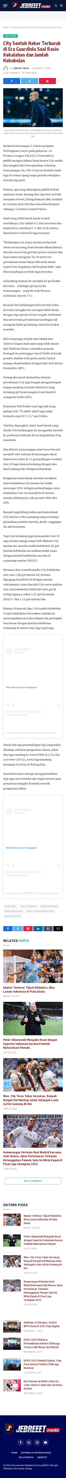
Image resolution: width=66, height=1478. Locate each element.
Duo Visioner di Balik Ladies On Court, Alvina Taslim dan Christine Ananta (43, 1385)
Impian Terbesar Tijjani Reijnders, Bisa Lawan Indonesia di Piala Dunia (29, 989)
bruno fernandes (28, 906)
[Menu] (5, 5)
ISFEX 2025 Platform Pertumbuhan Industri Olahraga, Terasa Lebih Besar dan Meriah (42, 1343)
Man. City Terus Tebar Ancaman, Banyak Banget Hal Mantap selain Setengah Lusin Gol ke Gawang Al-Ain (30, 1100)
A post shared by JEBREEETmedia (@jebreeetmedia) (33, 893)
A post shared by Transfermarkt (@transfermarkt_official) (35, 733)
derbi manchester (49, 906)
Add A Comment (33, 1181)
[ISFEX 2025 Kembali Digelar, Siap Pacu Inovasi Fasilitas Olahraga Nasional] (12, 1364)
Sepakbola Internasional (36, 1453)
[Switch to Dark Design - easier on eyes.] (56, 5)
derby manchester (13, 911)
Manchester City (13, 916)
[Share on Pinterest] (47, 81)
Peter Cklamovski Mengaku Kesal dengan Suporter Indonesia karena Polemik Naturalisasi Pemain (30, 1043)
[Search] (61, 5)
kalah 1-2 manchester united (40, 911)
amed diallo (10, 906)
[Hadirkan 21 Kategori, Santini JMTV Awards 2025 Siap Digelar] (12, 1326)
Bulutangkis (26, 1457)
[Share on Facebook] (11, 81)
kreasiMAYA (43, 1465)
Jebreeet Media (21, 68)
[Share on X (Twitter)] (29, 81)
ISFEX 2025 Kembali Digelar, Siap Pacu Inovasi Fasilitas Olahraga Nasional (42, 1364)
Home (5, 27)
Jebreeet (42, 1457)
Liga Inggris (10, 36)
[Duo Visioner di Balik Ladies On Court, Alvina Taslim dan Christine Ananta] (12, 1385)
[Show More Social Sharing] (60, 81)
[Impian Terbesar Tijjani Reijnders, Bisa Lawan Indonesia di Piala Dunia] (33, 966)
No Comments (13, 73)
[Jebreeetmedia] (31, 5)
